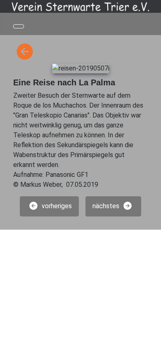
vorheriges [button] (56, 206)
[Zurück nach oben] (150, 337)
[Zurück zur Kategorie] (24, 52)
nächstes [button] (106, 206)
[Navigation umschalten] (18, 26)
